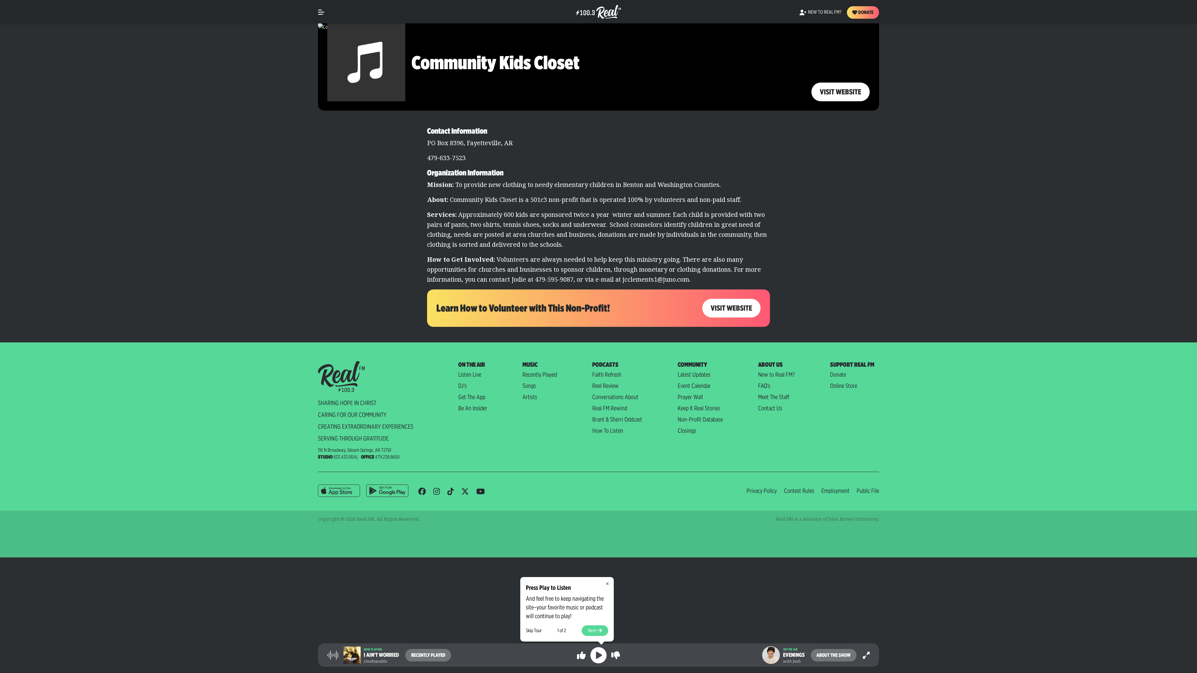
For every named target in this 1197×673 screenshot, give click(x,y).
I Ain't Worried (381, 655)
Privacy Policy (762, 490)
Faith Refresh (606, 374)
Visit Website (840, 91)
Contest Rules (799, 490)
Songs (529, 385)
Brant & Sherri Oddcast (617, 419)
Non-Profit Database (700, 419)
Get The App (471, 397)
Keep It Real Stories (699, 408)
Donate (865, 12)
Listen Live (469, 374)
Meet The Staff (773, 397)
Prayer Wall (690, 397)
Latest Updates (694, 374)
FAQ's (764, 385)
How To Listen (607, 430)
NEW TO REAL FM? (824, 12)
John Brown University (853, 519)
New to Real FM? (776, 374)
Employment (835, 490)
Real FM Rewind (609, 408)
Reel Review (605, 385)
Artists (529, 397)
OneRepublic (375, 661)
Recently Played (539, 374)
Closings (687, 430)
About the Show (833, 655)
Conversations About (615, 397)
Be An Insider (472, 408)
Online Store (843, 385)
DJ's (462, 385)
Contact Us (770, 408)
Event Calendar (694, 385)
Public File (868, 490)
